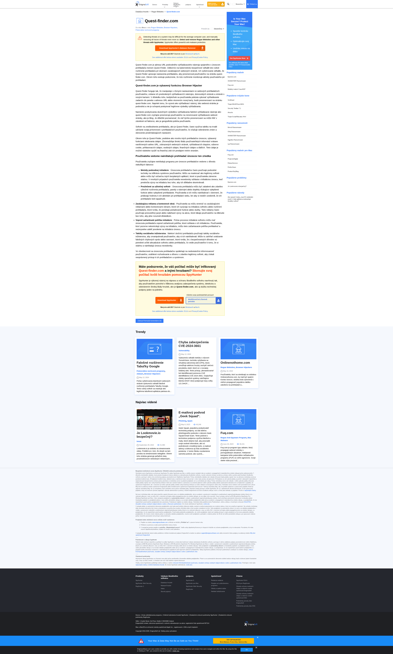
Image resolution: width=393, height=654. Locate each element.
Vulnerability (184, 351)
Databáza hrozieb (142, 12)
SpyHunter (139, 580)
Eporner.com (232, 77)
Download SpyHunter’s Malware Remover (177, 48)
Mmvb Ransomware (234, 127)
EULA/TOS (247, 502)
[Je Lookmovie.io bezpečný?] (154, 419)
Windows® (189, 54)
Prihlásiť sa (253, 4)
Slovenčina (239, 4)
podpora (188, 4)
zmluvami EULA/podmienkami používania (185, 563)
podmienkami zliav (236, 563)
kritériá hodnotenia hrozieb (156, 565)
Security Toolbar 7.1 (234, 108)
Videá (162, 588)
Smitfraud (231, 100)
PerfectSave (232, 167)
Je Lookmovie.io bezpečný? (237, 186)
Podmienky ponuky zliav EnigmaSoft (244, 602)
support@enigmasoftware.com (210, 533)
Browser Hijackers (170, 27)
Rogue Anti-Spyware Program (234, 438)
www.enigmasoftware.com (160, 522)
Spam (189, 421)
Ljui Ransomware (233, 144)
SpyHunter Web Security (143, 583)
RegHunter (189, 589)
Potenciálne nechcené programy (147, 30)
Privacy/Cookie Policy (200, 57)
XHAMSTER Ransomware (237, 81)
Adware (140, 374)
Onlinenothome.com (235, 362)
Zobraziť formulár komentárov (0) (149, 321)
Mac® (197, 54)
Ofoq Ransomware (234, 131)
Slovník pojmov (166, 591)
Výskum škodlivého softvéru (176, 4)
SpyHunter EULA (241, 580)
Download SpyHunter (167, 300)
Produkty (165, 4)
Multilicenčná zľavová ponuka (197, 300)
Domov (154, 4)
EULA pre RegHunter (243, 583)
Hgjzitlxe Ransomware (235, 140)
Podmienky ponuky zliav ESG (245, 606)
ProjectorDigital (233, 159)
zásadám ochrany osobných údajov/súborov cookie (170, 551)
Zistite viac (175, 651)
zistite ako (206, 504)
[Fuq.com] (238, 419)
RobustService (233, 163)
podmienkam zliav (192, 551)
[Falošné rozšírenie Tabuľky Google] (154, 349)
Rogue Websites (157, 12)
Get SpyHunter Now (237, 58)
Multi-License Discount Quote (212, 4)
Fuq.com (231, 85)
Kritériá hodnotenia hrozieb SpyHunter (176, 615)
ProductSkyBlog (233, 171)
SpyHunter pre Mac (192, 583)
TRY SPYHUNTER (233, 641)
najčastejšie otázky (250, 490)
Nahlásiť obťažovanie (218, 591)
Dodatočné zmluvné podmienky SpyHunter (204, 615)
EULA (186, 57)
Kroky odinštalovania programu (152, 615)
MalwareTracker (166, 585)
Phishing (182, 421)
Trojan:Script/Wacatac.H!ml (237, 116)
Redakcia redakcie (217, 580)
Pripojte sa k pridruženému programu (220, 584)
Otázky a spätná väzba (218, 588)
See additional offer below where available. (168, 57)
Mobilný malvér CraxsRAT (236, 89)
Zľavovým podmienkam (175, 504)
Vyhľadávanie (228, 4)
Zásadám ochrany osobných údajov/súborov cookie (151, 504)
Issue (139, 441)
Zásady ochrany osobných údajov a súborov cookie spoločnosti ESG (244, 596)
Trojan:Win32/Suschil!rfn (236, 104)
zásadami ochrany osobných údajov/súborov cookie (213, 563)
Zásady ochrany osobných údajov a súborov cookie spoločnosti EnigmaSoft (244, 588)
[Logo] (142, 4)
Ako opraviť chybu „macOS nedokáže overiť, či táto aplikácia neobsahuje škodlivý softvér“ (240, 199)
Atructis (230, 112)
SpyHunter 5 (190, 580)
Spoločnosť (200, 4)
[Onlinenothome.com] (238, 349)
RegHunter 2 (140, 586)
